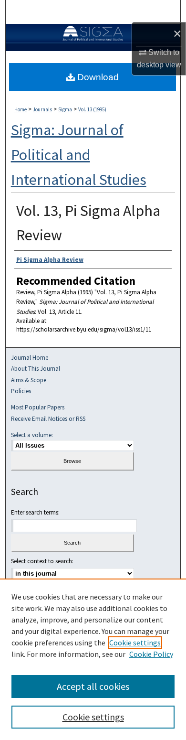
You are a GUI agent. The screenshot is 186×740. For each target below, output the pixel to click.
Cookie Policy (151, 654)
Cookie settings (135, 642)
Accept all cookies (93, 686)
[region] (93, 659)
